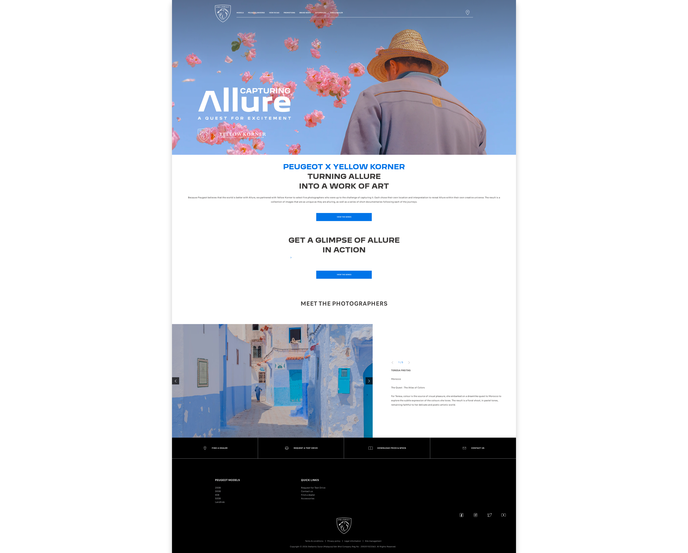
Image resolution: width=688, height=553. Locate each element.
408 (217, 495)
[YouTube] (503, 515)
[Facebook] (461, 515)
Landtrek (220, 502)
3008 (218, 491)
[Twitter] (489, 515)
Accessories (307, 498)
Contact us (307, 491)
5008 (218, 498)
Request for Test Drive (313, 487)
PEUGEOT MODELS (227, 480)
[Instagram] (475, 515)
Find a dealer (308, 495)
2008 (218, 487)
